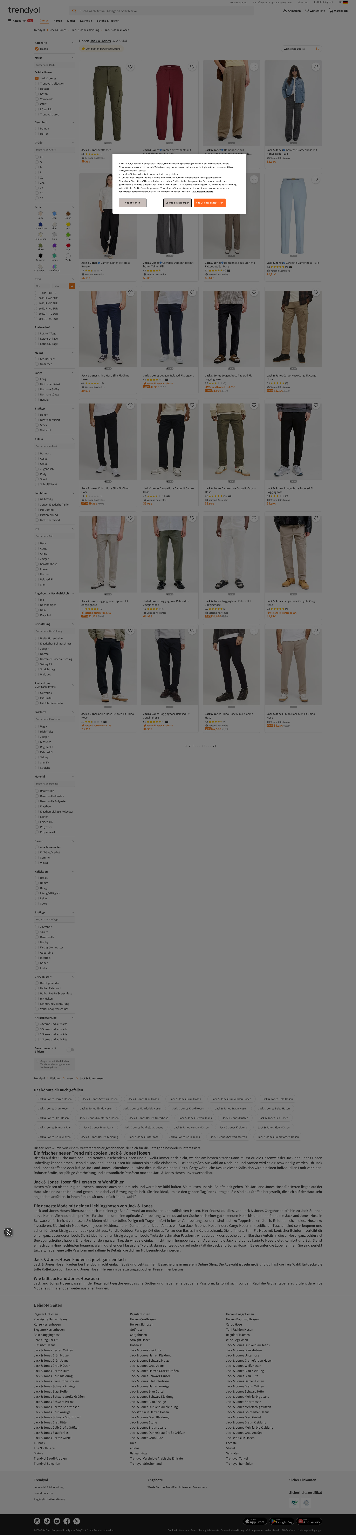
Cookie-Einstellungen (177, 202)
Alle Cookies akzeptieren (209, 202)
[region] (179, 184)
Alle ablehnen (132, 202)
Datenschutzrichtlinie (202, 191)
